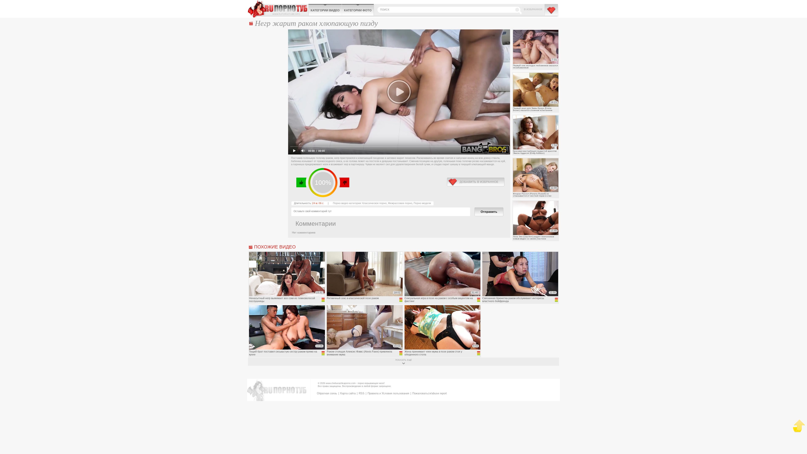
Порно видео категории (347, 203)
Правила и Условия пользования (388, 393)
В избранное (533, 9)
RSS (361, 393)
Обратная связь (327, 393)
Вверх (799, 426)
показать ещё (403, 360)
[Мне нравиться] (301, 182)
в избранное (475, 182)
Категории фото (358, 10)
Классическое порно (374, 203)
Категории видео (325, 10)
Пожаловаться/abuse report (429, 393)
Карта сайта (348, 393)
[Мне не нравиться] (344, 182)
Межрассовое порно (400, 203)
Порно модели (422, 203)
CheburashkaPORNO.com (278, 9)
